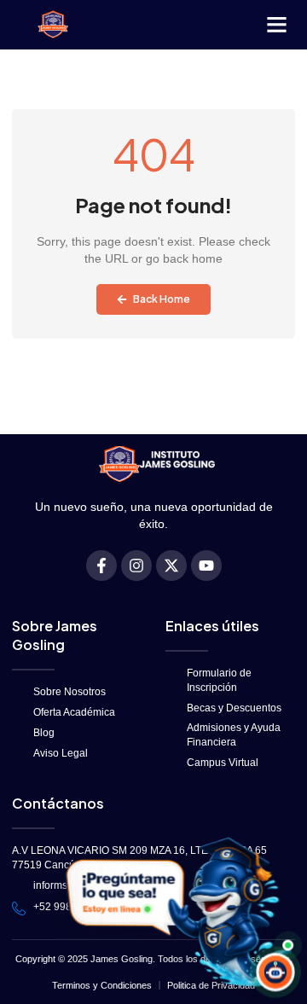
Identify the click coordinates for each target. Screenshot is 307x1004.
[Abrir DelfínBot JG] (176, 912)
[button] (276, 25)
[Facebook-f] (101, 565)
